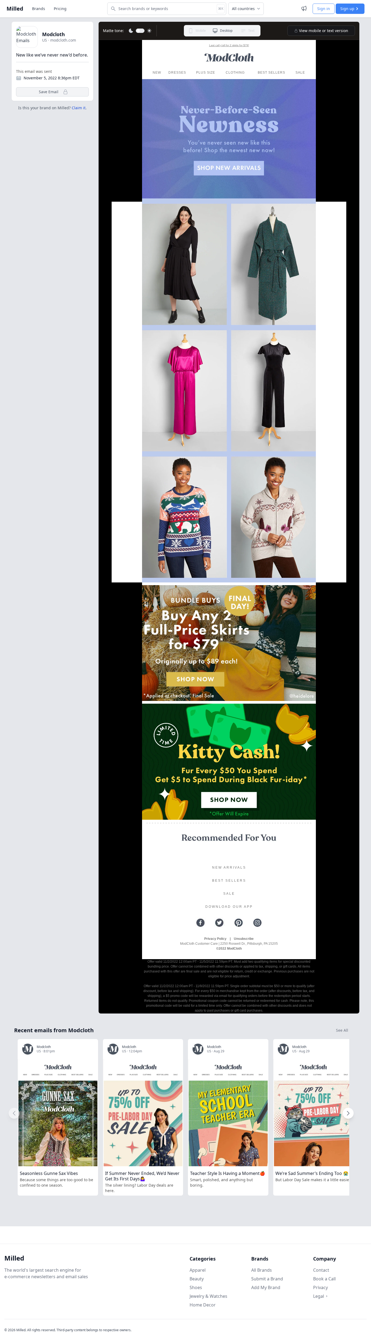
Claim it (79, 107)
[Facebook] (200, 922)
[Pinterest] (238, 922)
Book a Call (324, 1279)
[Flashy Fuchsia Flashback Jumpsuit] (185, 392)
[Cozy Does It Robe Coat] (272, 265)
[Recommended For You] (229, 837)
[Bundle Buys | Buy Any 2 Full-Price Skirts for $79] (229, 643)
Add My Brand (265, 1287)
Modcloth (53, 34)
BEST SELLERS (271, 72)
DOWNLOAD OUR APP (229, 907)
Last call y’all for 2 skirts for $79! (229, 45)
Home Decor (203, 1305)
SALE (300, 72)
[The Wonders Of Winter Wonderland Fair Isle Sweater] (185, 519)
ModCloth (234, 948)
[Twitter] (219, 922)
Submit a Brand (267, 1279)
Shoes (196, 1287)
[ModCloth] (229, 57)
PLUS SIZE (205, 72)
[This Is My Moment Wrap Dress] (185, 265)
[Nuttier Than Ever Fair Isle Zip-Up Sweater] (272, 519)
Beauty (197, 1279)
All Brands (261, 1270)
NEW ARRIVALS (229, 867)
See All (342, 1030)
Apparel (198, 1270)
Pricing (60, 8)
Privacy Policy (215, 939)
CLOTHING (235, 72)
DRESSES (177, 72)
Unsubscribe (244, 939)
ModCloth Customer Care (199, 944)
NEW (157, 72)
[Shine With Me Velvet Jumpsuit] (272, 392)
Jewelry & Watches (208, 1296)
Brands (38, 8)
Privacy (320, 1287)
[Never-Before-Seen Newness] (229, 140)
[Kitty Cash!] (229, 762)
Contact (321, 1270)
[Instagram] (257, 922)
